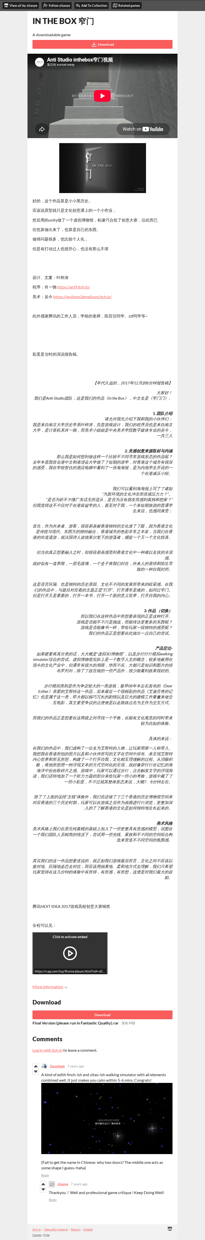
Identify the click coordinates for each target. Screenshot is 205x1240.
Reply (45, 1175)
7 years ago (75, 1066)
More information (47, 986)
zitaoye (63, 1184)
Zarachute (57, 1066)
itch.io (36, 1229)
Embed (88, 1229)
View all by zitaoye (56, 1229)
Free (47, 1235)
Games (37, 1235)
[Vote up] (35, 1066)
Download (106, 44)
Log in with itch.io (47, 1050)
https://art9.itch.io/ (73, 286)
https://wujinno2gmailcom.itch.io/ (82, 296)
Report (75, 1229)
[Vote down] (35, 1071)
